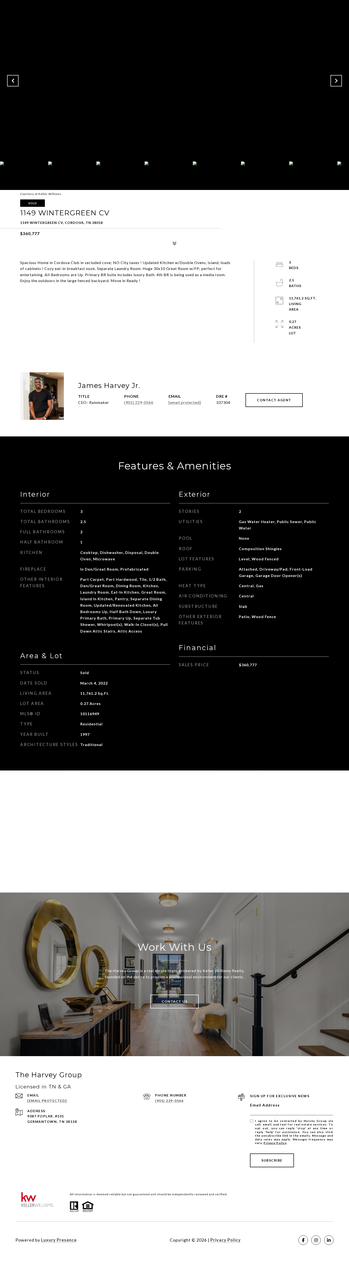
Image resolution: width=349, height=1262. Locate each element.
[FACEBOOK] (303, 1240)
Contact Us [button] (174, 1001)
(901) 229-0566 (138, 402)
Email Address (265, 1105)
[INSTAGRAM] (316, 1240)
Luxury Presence (59, 1240)
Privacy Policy (275, 1143)
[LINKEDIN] (329, 1240)
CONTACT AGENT (274, 400)
